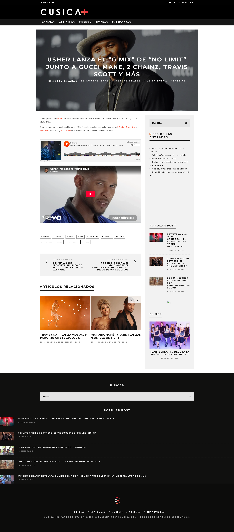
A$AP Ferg (44, 130)
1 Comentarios (175, 270)
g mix (80, 237)
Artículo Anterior (63, 260)
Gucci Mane (66, 130)
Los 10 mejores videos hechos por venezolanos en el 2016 (59, 461)
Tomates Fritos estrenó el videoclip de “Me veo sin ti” (178, 262)
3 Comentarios (176, 250)
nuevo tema (46, 242)
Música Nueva (155, 81)
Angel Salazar (65, 81)
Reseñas (102, 22)
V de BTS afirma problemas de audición (169, 168)
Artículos (67, 22)
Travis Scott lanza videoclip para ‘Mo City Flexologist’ (63, 336)
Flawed (70, 237)
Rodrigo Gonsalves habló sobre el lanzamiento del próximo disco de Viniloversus (110, 266)
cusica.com (47, 3)
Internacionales (126, 81)
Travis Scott (131, 127)
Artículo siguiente (118, 260)
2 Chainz (121, 127)
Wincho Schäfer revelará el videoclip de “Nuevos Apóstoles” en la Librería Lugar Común (82, 476)
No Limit (120, 237)
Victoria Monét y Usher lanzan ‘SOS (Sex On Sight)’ (116, 336)
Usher (60, 118)
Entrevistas (121, 22)
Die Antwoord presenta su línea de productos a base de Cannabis (68, 266)
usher (86, 242)
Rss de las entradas (161, 135)
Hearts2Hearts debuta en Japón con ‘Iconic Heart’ (170, 353)
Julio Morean (47, 342)
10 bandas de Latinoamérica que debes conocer (52, 447)
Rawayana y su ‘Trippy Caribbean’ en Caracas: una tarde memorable (177, 240)
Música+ (85, 22)
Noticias (48, 22)
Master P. (106, 237)
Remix (59, 242)
